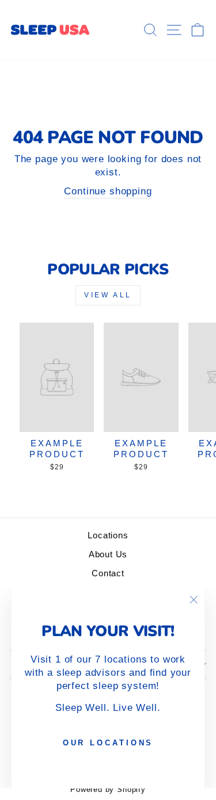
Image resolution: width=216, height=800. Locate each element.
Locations (108, 535)
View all (108, 295)
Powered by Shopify (108, 790)
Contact (108, 573)
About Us (108, 554)
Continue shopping (107, 191)
